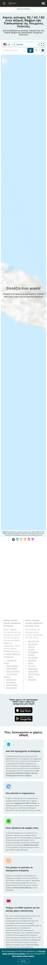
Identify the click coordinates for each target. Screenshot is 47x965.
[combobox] (8, 44)
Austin (30, 677)
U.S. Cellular (11, 682)
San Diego (32, 660)
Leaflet (4, 532)
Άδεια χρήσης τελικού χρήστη (23, 956)
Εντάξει (23, 961)
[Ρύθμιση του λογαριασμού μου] (43, 3)
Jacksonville (33, 671)
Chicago (31, 647)
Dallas (30, 663)
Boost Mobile (11, 688)
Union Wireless (12, 666)
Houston (31, 649)
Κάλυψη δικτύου (30, 50)
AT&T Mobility (12, 669)
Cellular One (11, 680)
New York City (33, 641)
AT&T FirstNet (11, 685)
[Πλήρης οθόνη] (42, 44)
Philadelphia (33, 652)
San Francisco (33, 674)
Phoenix (31, 655)
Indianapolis (33, 669)
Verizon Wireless (12, 671)
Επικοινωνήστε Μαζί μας (22, 888)
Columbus (32, 680)
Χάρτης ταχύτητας (35, 50)
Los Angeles (33, 644)
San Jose (31, 666)
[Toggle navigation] (4, 3)
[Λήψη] (23, 710)
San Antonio (33, 658)
